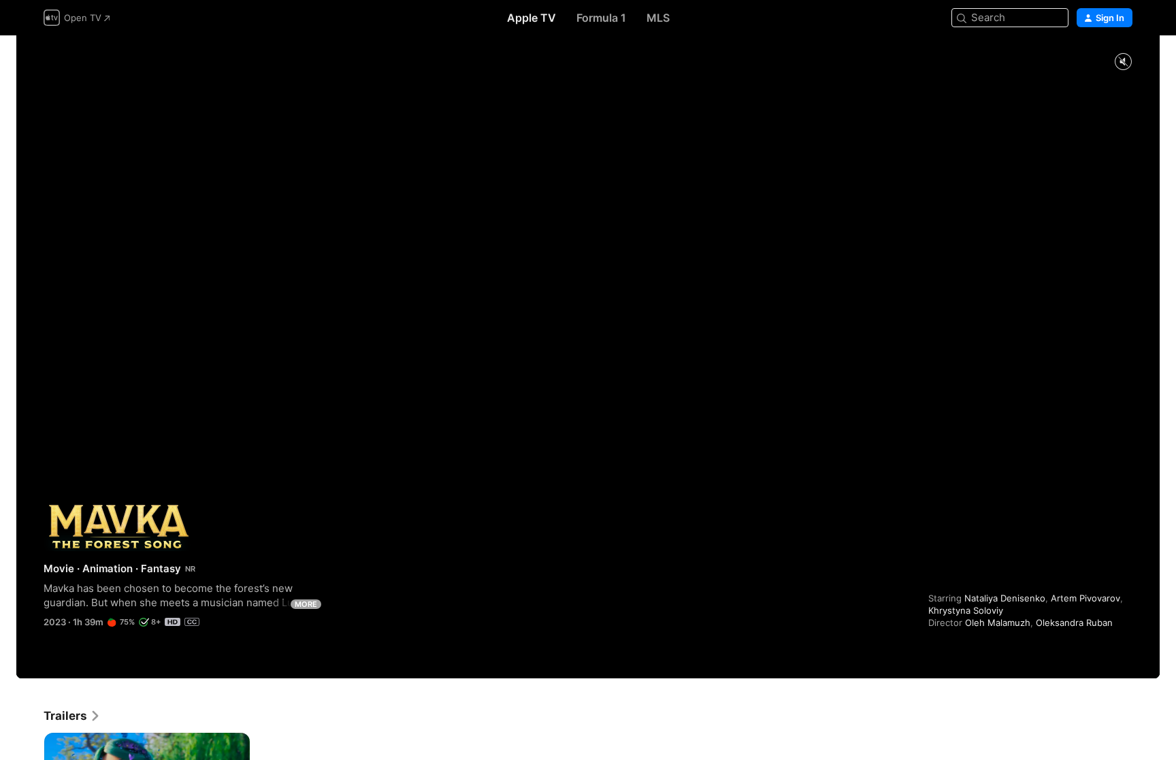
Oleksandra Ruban (1074, 622)
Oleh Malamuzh (997, 622)
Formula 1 (601, 17)
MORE (306, 604)
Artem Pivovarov (1085, 598)
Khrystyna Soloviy (965, 610)
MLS (658, 17)
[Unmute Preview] (1122, 62)
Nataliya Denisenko (1004, 598)
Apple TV (531, 17)
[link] (72, 715)
